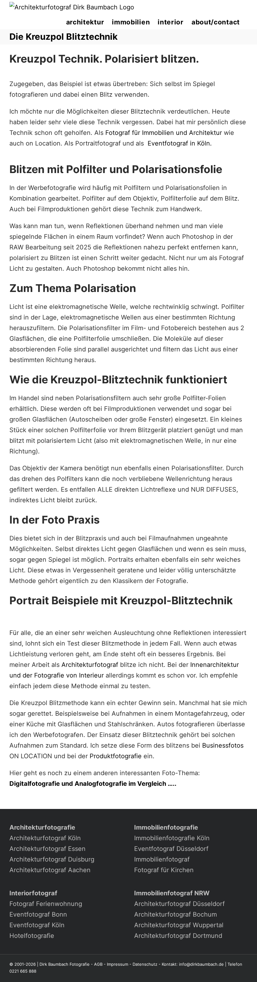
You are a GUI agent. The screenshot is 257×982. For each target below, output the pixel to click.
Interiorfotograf (33, 893)
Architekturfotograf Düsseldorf (179, 904)
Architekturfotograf (89, 664)
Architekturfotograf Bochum (175, 914)
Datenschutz (145, 964)
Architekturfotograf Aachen (50, 870)
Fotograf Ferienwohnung (45, 904)
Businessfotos (223, 745)
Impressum (117, 964)
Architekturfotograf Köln (45, 838)
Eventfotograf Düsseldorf (171, 848)
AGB (98, 964)
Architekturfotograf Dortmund (178, 935)
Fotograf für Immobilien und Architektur (163, 132)
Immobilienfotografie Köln (172, 838)
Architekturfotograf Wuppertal (178, 925)
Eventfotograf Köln (37, 925)
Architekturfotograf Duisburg (51, 859)
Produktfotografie (116, 756)
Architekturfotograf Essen (47, 848)
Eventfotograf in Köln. (180, 143)
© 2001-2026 (22, 964)
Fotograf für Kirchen (164, 870)
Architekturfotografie (42, 827)
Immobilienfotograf (162, 859)
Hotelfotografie (31, 935)
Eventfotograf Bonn (38, 914)
